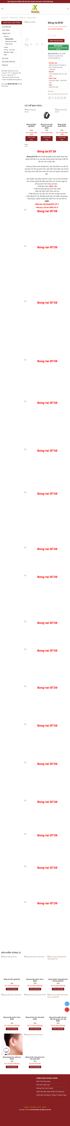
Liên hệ (44, 1107)
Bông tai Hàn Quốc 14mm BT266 (34, 980)
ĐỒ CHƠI (5, 58)
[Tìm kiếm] (68, 8)
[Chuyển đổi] (20, 30)
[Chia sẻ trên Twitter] (55, 98)
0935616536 (58, 1)
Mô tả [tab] (26, 146)
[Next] (42, 31)
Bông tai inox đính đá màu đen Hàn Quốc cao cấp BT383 (58, 1019)
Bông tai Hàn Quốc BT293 (62, 125)
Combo (6, 47)
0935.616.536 (12, 84)
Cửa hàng (33, 1107)
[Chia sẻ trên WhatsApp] (49, 98)
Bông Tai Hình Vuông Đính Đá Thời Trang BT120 (58, 980)
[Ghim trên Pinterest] (61, 98)
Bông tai (22, 17)
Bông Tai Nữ (8, 44)
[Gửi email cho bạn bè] (58, 98)
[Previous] (27, 31)
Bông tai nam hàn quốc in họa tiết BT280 (47, 126)
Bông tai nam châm (11, 41)
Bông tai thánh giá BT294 (31, 125)
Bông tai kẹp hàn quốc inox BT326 (12, 1058)
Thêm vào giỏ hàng (56, 40)
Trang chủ (4, 17)
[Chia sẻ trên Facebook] (52, 98)
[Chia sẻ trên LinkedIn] (65, 98)
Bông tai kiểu (31, 17)
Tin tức (39, 1107)
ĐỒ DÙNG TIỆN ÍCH (8, 62)
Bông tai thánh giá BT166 (12, 979)
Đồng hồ (5, 65)
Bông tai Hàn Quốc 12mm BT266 (11, 1018)
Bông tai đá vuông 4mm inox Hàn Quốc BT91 (35, 1058)
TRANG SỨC (14, 17)
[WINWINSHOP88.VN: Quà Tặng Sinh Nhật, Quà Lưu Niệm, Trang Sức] (35, 8)
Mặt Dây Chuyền (8, 52)
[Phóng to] (27, 39)
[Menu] (2, 9)
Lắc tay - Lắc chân (9, 49)
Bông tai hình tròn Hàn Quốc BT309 (35, 1018)
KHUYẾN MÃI (6, 27)
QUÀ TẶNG (5, 30)
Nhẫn (5, 54)
